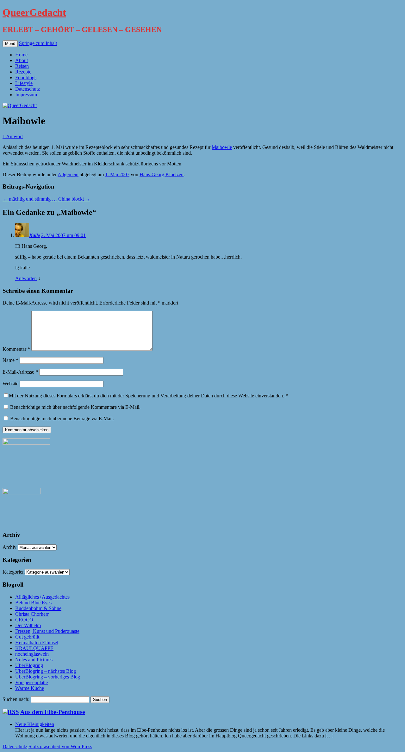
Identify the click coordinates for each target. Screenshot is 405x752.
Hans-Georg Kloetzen (162, 174)
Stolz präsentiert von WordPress (60, 746)
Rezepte (23, 71)
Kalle (34, 235)
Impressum (26, 94)
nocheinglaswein (32, 654)
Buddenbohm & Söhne (38, 608)
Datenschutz (27, 89)
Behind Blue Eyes (33, 602)
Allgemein (68, 174)
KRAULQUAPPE (34, 648)
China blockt (74, 199)
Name (10, 360)
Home (21, 54)
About (21, 60)
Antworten (26, 278)
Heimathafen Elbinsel (36, 642)
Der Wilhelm (28, 625)
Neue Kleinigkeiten (34, 724)
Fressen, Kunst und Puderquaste (47, 631)
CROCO (24, 619)
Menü (10, 43)
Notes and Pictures (34, 659)
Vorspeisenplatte (31, 682)
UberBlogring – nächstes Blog (45, 671)
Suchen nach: (16, 699)
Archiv (9, 547)
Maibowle (222, 147)
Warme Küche (29, 688)
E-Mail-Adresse (20, 372)
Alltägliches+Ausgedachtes (42, 597)
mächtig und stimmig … (30, 199)
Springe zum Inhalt (38, 43)
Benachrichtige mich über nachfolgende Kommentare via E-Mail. (75, 407)
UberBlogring (29, 665)
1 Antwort (13, 136)
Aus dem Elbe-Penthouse (52, 712)
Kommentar (16, 349)
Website (10, 383)
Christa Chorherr (32, 614)
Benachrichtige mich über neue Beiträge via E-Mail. (62, 418)
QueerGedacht (34, 12)
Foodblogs (25, 77)
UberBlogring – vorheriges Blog (47, 676)
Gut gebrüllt (27, 637)
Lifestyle (24, 83)
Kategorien (14, 572)
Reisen (22, 66)
